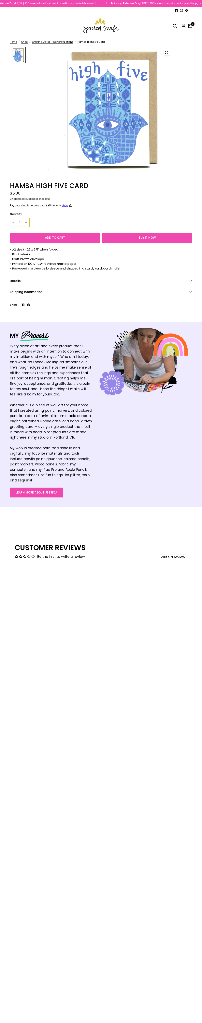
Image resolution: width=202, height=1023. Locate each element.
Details (15, 281)
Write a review (173, 557)
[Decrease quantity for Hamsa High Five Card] (13, 222)
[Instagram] (181, 10)
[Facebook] (176, 10)
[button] (36, 492)
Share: (14, 304)
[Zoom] (167, 52)
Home (13, 42)
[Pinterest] (186, 10)
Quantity (16, 214)
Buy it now (147, 237)
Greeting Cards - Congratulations (52, 42)
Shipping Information (26, 292)
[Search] (175, 25)
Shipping (15, 199)
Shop (24, 42)
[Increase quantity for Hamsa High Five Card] (26, 222)
